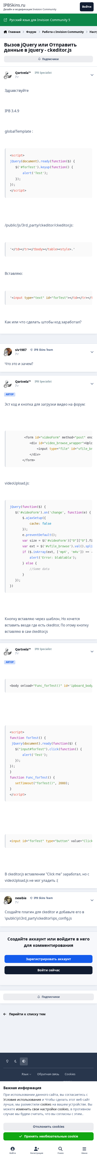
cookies (45, 1104)
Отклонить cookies (48, 1126)
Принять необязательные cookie (51, 1136)
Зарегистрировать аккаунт (48, 959)
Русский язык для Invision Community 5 (39, 20)
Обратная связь (48, 1074)
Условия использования (22, 1099)
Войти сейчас (48, 970)
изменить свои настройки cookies (42, 1109)
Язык (25, 1074)
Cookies (70, 1074)
